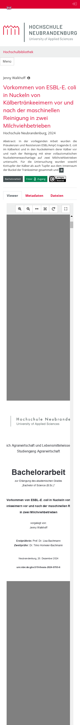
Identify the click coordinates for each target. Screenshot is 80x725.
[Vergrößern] (19, 209)
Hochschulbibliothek (18, 52)
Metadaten (34, 195)
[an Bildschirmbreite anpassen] (36, 209)
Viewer (12, 195)
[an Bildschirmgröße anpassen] (45, 209)
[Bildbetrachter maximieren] (66, 209)
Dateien (57, 195)
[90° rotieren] (53, 209)
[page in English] (9, 8)
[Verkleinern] (28, 209)
